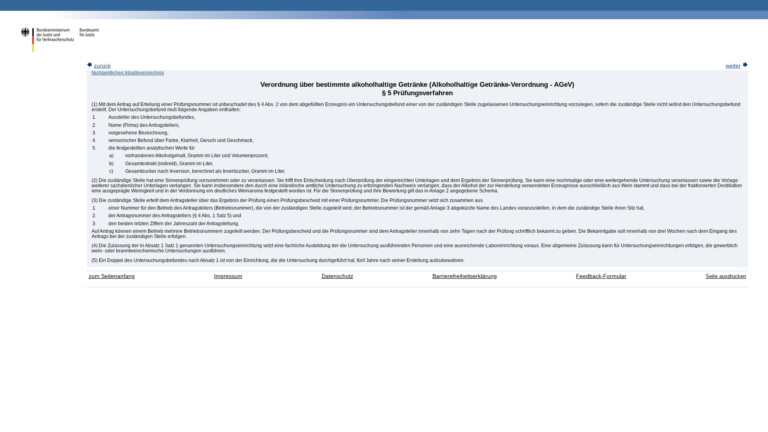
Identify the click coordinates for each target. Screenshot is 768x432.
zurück (102, 66)
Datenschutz (337, 276)
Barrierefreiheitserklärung (464, 276)
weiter (733, 66)
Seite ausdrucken (726, 276)
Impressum (228, 276)
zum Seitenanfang (112, 276)
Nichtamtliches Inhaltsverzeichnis (128, 73)
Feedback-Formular (601, 276)
